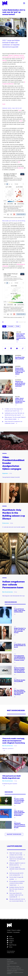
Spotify (10, 943)
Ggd (4, 326)
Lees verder (5, 751)
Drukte (17, 326)
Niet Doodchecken (7, 592)
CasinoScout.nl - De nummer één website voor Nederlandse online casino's (15, 970)
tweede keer (21, 168)
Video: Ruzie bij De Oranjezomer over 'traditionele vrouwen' (13, 422)
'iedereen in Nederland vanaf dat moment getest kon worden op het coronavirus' (13, 56)
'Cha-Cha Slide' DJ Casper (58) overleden (16, 878)
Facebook (11, 939)
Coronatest (10, 326)
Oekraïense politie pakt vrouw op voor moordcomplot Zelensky (17, 900)
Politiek (17, 396)
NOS (19, 162)
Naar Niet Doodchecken (14, 834)
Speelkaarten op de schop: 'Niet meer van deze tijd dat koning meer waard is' (14, 414)
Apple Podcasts (12, 945)
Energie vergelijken (10, 961)
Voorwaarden (16, 932)
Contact (9, 930)
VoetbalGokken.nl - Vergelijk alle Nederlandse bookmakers (15, 973)
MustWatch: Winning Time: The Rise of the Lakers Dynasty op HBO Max (16, 889)
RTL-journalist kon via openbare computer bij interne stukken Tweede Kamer (16, 883)
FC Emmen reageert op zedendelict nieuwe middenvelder (17, 868)
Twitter (10, 937)
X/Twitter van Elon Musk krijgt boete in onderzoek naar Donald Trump (14, 410)
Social (3, 104)
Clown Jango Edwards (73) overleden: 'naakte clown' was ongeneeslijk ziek (16, 895)
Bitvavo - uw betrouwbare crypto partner (14, 968)
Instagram (11, 941)
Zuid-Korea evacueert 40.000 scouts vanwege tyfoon (16, 874)
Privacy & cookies (16, 930)
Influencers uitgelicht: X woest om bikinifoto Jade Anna (17, 864)
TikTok (10, 947)
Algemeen (17, 366)
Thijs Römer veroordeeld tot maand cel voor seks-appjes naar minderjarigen (17, 859)
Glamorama (18, 355)
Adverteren (9, 932)
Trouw (19, 110)
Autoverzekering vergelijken (12, 963)
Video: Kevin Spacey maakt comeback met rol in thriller (15, 854)
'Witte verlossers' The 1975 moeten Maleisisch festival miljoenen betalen (15, 418)
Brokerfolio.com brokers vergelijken (13, 966)
